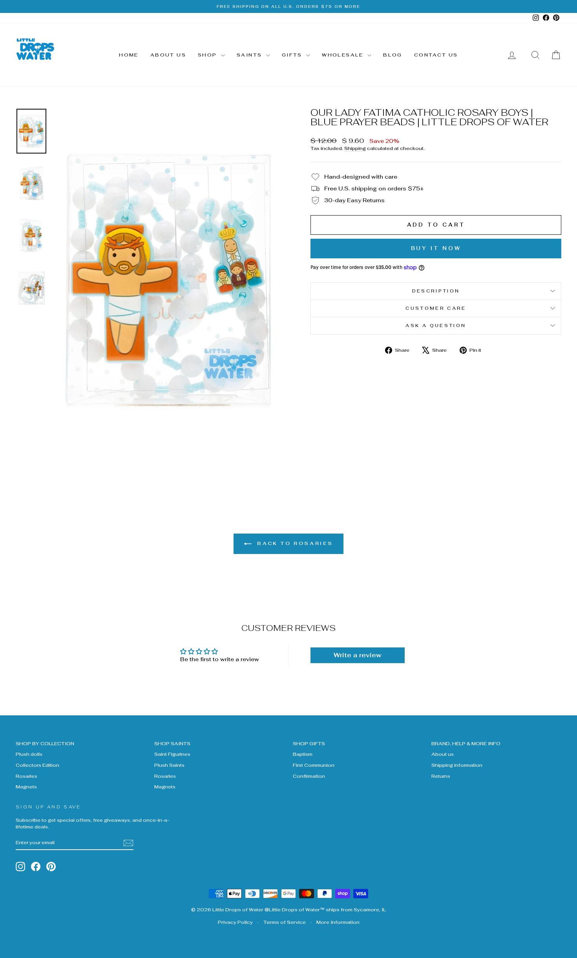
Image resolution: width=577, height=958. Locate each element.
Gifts (293, 55)
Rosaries (26, 776)
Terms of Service (284, 922)
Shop (208, 55)
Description (436, 291)
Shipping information (456, 765)
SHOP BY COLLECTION (45, 743)
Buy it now (436, 248)
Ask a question (435, 325)
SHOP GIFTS (309, 743)
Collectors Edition (37, 765)
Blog (392, 55)
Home (129, 55)
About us (168, 55)
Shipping (355, 148)
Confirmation (309, 776)
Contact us (436, 55)
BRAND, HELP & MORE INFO (465, 743)
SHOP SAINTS (172, 743)
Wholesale (343, 55)
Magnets (26, 787)
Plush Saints (169, 765)
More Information (338, 922)
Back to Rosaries (294, 543)
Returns (440, 776)
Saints (250, 55)
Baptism (302, 754)
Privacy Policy (235, 922)
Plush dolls (29, 754)
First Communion (313, 765)
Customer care (435, 308)
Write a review (358, 655)
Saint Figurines (172, 754)
